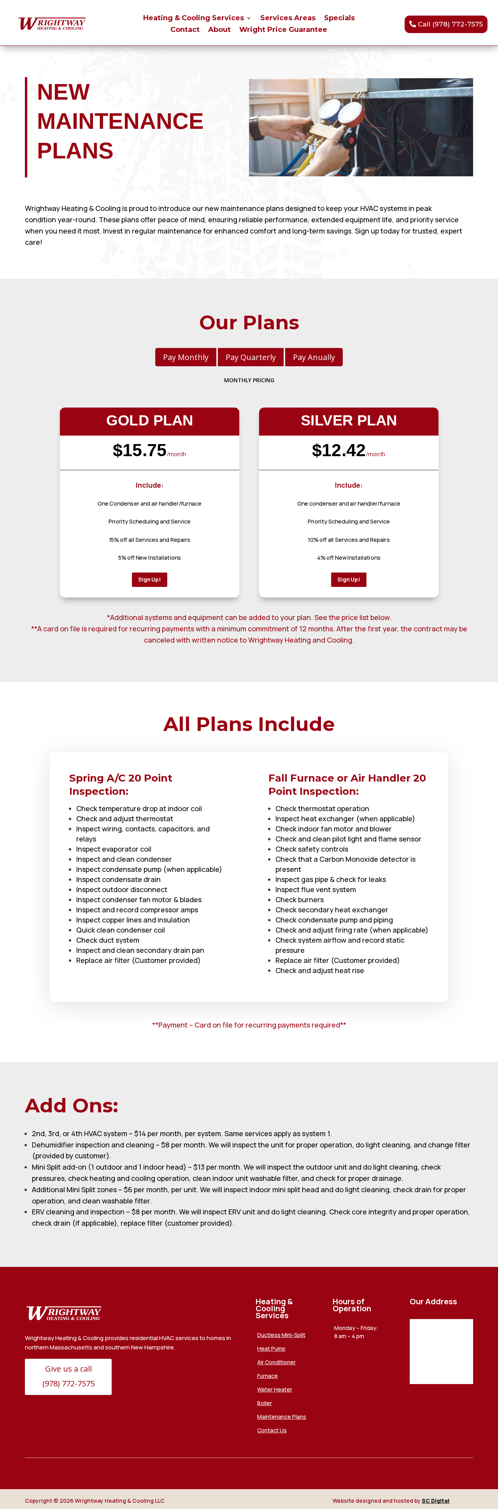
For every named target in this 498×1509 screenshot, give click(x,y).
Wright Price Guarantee (283, 30)
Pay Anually (314, 357)
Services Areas (288, 18)
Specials (339, 18)
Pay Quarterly (251, 357)
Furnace (267, 1375)
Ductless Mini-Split (281, 1335)
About (219, 30)
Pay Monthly (186, 357)
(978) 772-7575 (68, 1383)
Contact (185, 30)
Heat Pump (271, 1348)
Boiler (264, 1403)
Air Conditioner (276, 1362)
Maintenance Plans (281, 1416)
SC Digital (435, 1500)
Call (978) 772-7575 (450, 24)
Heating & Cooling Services (193, 18)
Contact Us (272, 1430)
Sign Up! (149, 579)
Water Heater (274, 1389)
